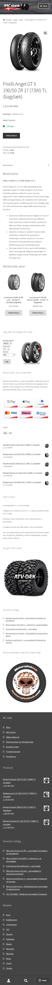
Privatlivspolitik (13, 751)
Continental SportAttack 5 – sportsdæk (21, 629)
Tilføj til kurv (11, 135)
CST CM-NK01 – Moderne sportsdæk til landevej (26, 894)
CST (8, 929)
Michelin (10, 953)
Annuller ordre (12, 747)
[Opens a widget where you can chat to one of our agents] (42, 980)
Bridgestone (11, 920)
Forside (9, 20)
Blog (8, 727)
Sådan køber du (12, 737)
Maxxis (9, 944)
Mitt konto (11, 732)
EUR (10, 433)
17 (8, 153)
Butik (15, 20)
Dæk (21, 20)
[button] (45, 33)
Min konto (8, 980)
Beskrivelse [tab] (8, 165)
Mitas (8, 958)
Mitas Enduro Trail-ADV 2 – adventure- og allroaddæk (26, 625)
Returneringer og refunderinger (20, 742)
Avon (8, 915)
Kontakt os (11, 756)
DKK (5, 433)
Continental (11, 924)
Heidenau (10, 939)
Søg (26, 980)
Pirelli (12, 153)
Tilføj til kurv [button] (13, 312)
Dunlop (9, 934)
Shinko (9, 968)
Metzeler (10, 949)
